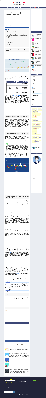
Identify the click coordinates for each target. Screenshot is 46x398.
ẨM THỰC (34, 79)
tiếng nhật (40, 137)
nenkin (33, 125)
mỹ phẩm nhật (38, 124)
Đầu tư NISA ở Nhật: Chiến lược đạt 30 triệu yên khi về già (18, 358)
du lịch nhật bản (37, 115)
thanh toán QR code (35, 133)
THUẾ (33, 87)
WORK (33, 103)
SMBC (10, 252)
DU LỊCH (9, 387)
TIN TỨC (34, 88)
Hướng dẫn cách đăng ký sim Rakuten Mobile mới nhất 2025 (38, 39)
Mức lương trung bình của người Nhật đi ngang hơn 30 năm (17, 31)
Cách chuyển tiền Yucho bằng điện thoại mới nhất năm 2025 (38, 58)
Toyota (6, 213)
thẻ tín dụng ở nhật (35, 137)
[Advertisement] (17, 109)
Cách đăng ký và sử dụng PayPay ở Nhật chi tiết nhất (38, 54)
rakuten (33, 128)
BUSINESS (33, 76)
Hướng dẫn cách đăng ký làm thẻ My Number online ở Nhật (38, 35)
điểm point (17, 273)
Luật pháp (34, 84)
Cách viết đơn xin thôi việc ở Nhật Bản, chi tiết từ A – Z (38, 70)
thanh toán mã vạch (35, 132)
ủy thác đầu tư (34, 142)
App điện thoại (34, 100)
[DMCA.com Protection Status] (36, 381)
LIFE (33, 83)
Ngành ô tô (10, 37)
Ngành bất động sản (11, 41)
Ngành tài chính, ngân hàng (12, 38)
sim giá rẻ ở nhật (34, 129)
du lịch (33, 115)
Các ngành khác (10, 42)
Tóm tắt (8, 44)
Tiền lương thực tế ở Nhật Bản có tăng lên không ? (16, 34)
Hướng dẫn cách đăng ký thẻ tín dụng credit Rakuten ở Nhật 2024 (38, 66)
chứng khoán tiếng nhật (35, 112)
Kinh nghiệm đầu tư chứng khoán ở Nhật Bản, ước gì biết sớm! (38, 62)
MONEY (34, 91)
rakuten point (37, 128)
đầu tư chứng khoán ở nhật (36, 141)
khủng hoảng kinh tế (16, 95)
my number (34, 124)
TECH (33, 99)
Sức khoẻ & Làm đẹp (35, 95)
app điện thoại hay (35, 108)
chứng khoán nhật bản (35, 111)
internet (33, 116)
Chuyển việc (34, 104)
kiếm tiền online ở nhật (35, 120)
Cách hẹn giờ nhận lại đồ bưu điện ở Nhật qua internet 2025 (38, 43)
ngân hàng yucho (38, 125)
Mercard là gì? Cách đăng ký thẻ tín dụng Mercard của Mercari (18, 348)
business (39, 108)
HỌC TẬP (34, 80)
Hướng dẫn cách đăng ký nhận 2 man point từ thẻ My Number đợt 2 (38, 47)
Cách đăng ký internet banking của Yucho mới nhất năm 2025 (38, 51)
